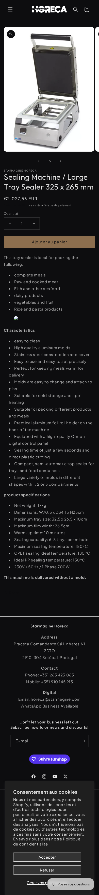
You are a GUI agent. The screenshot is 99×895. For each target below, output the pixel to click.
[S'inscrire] (83, 741)
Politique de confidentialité (46, 841)
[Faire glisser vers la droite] (60, 161)
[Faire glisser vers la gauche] (38, 161)
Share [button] (14, 592)
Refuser (47, 869)
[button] (10, 9)
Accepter (47, 857)
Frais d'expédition (16, 205)
